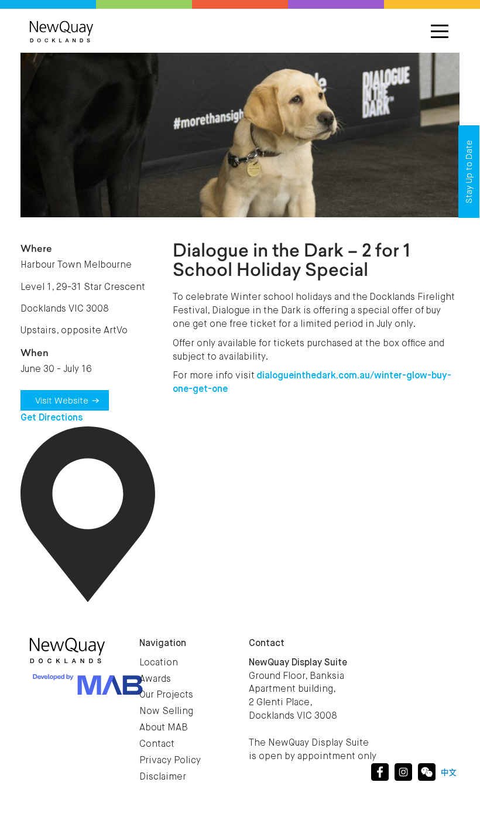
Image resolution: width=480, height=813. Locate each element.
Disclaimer (162, 777)
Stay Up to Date (469, 171)
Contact (156, 744)
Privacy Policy (170, 761)
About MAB (163, 728)
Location (158, 663)
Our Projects (166, 695)
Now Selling (166, 711)
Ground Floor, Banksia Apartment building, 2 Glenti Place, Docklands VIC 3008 (298, 689)
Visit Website (61, 401)
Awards (155, 679)
